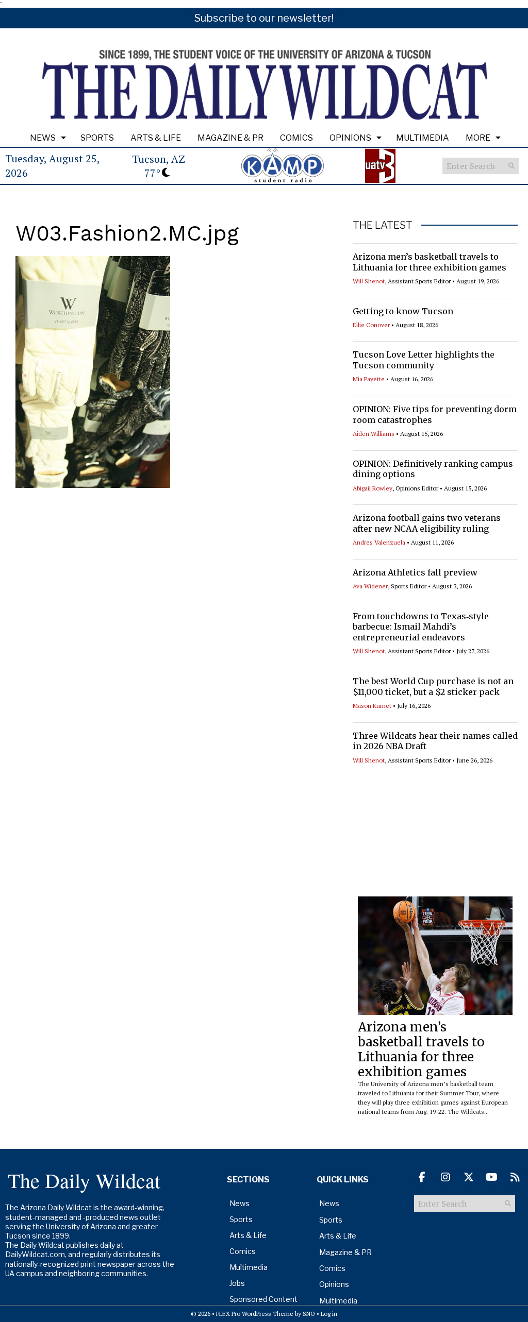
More (478, 138)
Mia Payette (369, 379)
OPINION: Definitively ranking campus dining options (433, 469)
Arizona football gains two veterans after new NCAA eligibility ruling (427, 523)
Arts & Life (155, 138)
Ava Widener (370, 586)
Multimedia (422, 138)
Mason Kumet (372, 705)
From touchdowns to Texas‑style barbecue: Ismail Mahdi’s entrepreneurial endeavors (421, 627)
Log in (329, 1313)
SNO (309, 1313)
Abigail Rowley (372, 488)
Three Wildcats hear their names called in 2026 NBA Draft (435, 741)
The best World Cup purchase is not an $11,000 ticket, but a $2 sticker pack (433, 686)
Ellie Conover (371, 325)
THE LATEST (382, 225)
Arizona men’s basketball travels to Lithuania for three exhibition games (429, 262)
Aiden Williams (373, 433)
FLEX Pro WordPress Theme (254, 1313)
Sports (97, 138)
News (43, 138)
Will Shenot (369, 281)
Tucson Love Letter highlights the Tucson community (423, 359)
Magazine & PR (230, 138)
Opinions (350, 138)
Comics (296, 138)
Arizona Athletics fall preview (415, 572)
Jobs (237, 1283)
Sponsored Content (263, 1299)
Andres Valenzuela (379, 542)
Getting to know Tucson (403, 311)
